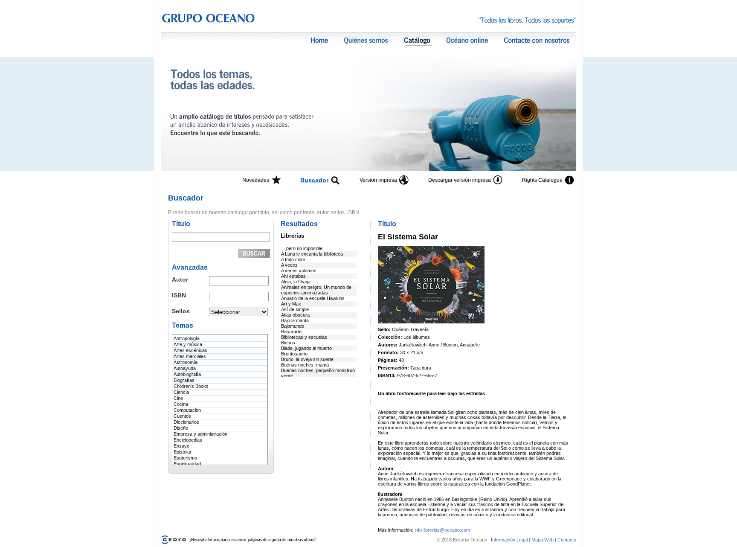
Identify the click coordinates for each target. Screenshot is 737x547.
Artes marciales (190, 356)
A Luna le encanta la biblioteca (312, 253)
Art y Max (291, 303)
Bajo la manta (295, 320)
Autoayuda (185, 368)
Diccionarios (186, 422)
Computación (187, 410)
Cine (178, 398)
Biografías (184, 380)
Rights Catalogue (542, 180)
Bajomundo (292, 326)
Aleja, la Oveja (295, 281)
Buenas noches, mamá (305, 364)
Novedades (255, 180)
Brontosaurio (294, 353)
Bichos (288, 342)
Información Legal (510, 539)
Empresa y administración (200, 433)
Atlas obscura (295, 314)
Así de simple (295, 309)
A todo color (293, 259)
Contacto (566, 539)
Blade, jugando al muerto (306, 348)
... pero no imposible (301, 248)
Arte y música (188, 344)
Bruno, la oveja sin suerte (307, 359)
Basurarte (291, 331)
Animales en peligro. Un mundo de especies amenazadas (316, 290)
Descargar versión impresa (459, 180)
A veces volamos (298, 270)
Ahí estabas (293, 276)
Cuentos (182, 416)
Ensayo (181, 445)
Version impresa (378, 180)
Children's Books (191, 386)
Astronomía (185, 362)
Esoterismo (185, 457)
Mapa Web (542, 539)
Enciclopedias (188, 439)
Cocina (181, 404)
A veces (289, 265)
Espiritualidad (187, 463)
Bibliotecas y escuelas (304, 337)
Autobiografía (187, 374)
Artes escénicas (190, 350)
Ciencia (181, 392)
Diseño (181, 428)
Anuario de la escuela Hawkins (313, 298)
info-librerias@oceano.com (442, 529)
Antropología (187, 338)
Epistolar (183, 451)
